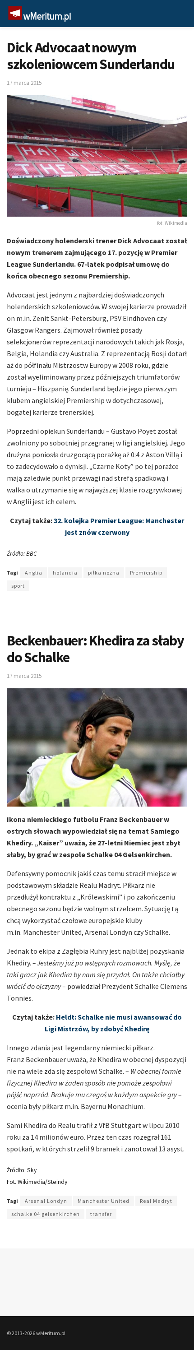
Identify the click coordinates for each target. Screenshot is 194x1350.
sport (18, 585)
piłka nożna (104, 572)
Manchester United (103, 1200)
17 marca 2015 (24, 83)
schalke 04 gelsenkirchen (45, 1214)
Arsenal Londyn (46, 1200)
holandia (65, 572)
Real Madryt (156, 1200)
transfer (101, 1214)
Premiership (146, 572)
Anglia (33, 572)
